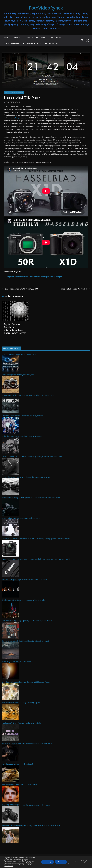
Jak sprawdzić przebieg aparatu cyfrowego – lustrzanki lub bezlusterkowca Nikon (31, 498)
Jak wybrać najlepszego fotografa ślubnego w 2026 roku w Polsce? (26, 682)
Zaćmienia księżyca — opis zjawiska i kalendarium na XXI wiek (24, 579)
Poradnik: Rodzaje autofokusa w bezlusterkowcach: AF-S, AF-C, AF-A (27, 743)
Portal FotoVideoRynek (13, 102)
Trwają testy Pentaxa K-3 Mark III (73, 289)
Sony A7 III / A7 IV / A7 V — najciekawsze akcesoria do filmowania (26, 805)
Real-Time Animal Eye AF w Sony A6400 (21, 289)
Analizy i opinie (51, 43)
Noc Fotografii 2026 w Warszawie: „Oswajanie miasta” (21, 723)
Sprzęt (27, 38)
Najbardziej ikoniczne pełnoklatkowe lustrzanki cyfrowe (22, 436)
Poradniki (40, 38)
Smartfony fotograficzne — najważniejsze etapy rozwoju (22, 416)
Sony (17, 118)
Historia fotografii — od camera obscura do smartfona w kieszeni (26, 477)
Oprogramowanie (31, 43)
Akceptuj (48, 862)
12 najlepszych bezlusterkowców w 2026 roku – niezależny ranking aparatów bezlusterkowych (36, 539)
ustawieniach (8, 866)
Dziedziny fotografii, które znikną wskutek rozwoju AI (21, 518)
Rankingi (54, 38)
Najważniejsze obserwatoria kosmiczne (16, 661)
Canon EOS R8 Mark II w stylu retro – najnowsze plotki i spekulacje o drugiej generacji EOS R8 (36, 559)
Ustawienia (75, 862)
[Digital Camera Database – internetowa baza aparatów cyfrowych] (15, 303)
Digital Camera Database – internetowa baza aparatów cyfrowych (34, 277)
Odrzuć (60, 862)
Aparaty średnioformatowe (14, 92)
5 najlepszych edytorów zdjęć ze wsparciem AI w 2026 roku (23, 600)
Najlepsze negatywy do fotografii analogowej (18, 375)
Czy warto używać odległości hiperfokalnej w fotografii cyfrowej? (25, 641)
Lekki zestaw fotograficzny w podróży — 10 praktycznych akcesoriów (27, 620)
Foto (6, 38)
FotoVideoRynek (46, 8)
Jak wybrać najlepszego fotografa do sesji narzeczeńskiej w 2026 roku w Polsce (31, 825)
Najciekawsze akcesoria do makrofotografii (17, 764)
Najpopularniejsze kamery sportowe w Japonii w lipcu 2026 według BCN (28, 395)
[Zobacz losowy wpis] (87, 40)
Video (16, 38)
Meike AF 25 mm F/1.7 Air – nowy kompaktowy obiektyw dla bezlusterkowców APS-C (33, 457)
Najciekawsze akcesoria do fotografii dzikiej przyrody (21, 702)
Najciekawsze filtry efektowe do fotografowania (19, 784)
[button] (9, 37)
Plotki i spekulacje (12, 43)
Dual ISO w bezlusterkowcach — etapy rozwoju (19, 354)
